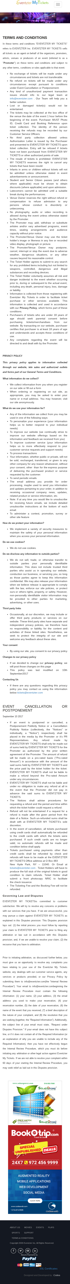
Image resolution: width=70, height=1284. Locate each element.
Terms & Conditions (22, 1238)
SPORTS (16, 1233)
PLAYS (51, 1227)
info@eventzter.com (21, 98)
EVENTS (40, 1227)
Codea (56, 1275)
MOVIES (28, 1227)
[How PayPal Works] (29, 1260)
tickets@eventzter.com (30, 692)
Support (29, 1233)
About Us (15, 1227)
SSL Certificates (48, 1268)
